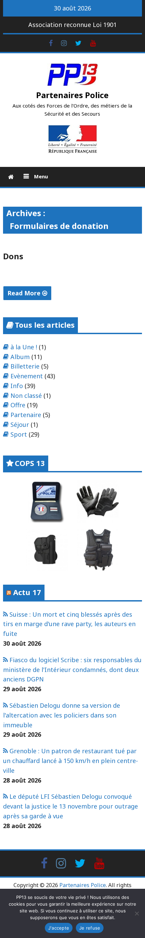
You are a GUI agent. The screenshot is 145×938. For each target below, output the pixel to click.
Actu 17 (27, 592)
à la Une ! (23, 347)
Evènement (26, 376)
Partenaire (25, 415)
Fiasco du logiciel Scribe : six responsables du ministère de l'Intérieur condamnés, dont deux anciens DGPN (72, 669)
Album (20, 357)
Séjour (19, 424)
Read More (24, 293)
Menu (40, 176)
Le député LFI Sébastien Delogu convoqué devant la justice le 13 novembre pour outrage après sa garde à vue (70, 806)
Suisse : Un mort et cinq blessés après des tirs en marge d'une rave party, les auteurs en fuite (69, 624)
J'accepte (58, 928)
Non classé (26, 395)
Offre (17, 405)
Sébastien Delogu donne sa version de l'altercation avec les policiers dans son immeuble (61, 715)
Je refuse (89, 928)
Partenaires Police (72, 94)
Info (16, 386)
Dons (13, 256)
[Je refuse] (136, 913)
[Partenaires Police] (11, 177)
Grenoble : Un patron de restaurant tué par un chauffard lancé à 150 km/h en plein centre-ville (70, 760)
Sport (18, 434)
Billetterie (24, 366)
